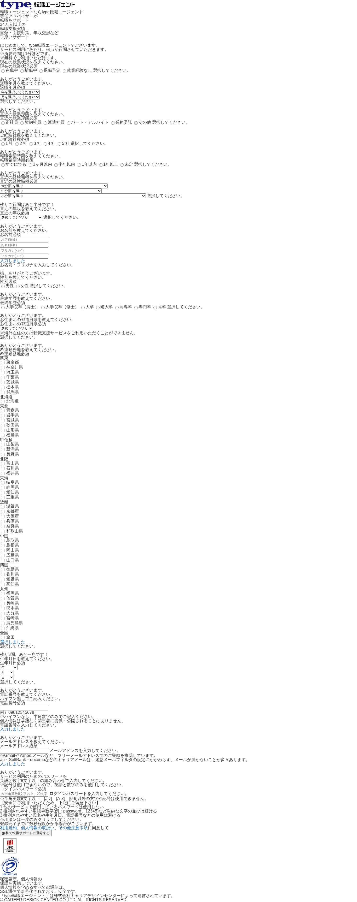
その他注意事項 (73, 828)
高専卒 (125, 307)
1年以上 (110, 164)
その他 (145, 122)
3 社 (37, 143)
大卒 (89, 307)
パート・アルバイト (90, 122)
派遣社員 (56, 122)
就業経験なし (79, 70)
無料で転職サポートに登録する (26, 833)
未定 (129, 164)
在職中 (11, 70)
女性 (24, 285)
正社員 (11, 122)
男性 (9, 285)
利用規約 (8, 828)
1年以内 (89, 164)
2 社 (23, 143)
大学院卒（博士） (22, 307)
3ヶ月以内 (42, 164)
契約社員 (33, 122)
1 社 (9, 143)
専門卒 (145, 307)
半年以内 (67, 164)
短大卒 (106, 307)
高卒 (162, 307)
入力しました (12, 260)
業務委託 (123, 122)
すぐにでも (15, 164)
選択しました (12, 642)
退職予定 (52, 70)
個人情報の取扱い (37, 828)
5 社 (66, 143)
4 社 (51, 143)
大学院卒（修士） (62, 307)
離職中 (31, 70)
